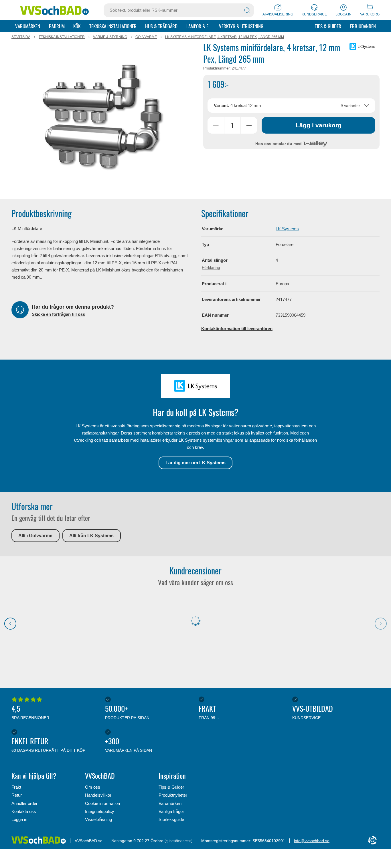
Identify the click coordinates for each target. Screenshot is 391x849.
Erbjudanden (363, 26)
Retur (16, 795)
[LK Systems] (362, 46)
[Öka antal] (249, 125)
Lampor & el (198, 26)
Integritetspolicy (99, 811)
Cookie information (102, 803)
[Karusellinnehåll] (103, 117)
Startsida (20, 37)
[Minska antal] (216, 125)
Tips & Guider (328, 26)
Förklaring (211, 267)
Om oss (92, 787)
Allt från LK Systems (91, 535)
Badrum (57, 26)
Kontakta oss (23, 811)
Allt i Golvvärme (35, 535)
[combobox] (291, 105)
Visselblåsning (98, 819)
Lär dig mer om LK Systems (195, 462)
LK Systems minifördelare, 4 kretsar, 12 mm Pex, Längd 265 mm (224, 37)
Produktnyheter (173, 795)
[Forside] (40, 840)
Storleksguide (171, 819)
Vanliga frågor (171, 811)
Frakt (16, 787)
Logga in (19, 819)
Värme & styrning (110, 37)
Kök (76, 26)
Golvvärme (146, 37)
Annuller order (24, 803)
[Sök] (247, 10)
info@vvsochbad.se (311, 840)
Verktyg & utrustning (241, 26)
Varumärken (27, 26)
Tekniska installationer (113, 26)
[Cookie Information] (372, 840)
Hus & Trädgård (161, 26)
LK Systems (287, 228)
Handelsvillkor (98, 795)
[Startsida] (54, 10)
